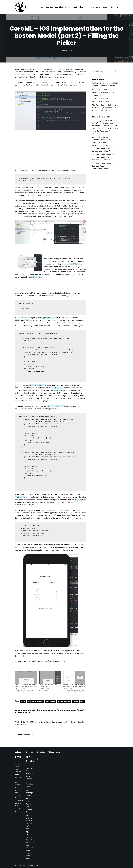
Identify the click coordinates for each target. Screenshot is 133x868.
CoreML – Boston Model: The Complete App (48, 685)
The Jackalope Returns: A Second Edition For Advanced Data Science (105, 131)
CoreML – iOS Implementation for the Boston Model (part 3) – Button (26, 685)
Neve (17, 865)
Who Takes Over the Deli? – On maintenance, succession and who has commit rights (104, 107)
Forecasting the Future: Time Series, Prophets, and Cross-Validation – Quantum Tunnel (103, 123)
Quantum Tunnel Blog (54, 7)
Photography (95, 7)
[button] (108, 7)
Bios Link (114, 7)
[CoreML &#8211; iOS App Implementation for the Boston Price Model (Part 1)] (74, 677)
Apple (23, 701)
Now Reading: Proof (99, 89)
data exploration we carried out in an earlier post (61, 187)
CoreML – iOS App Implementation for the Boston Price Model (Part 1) (74, 685)
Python (75, 701)
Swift (82, 701)
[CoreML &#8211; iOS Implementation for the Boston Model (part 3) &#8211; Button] (26, 677)
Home (41, 7)
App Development (80, 7)
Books (67, 7)
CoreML (74, 69)
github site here (60, 661)
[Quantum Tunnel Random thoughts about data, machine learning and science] (20, 7)
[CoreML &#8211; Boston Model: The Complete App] (50, 677)
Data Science (50, 701)
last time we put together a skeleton (51, 69)
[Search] (115, 71)
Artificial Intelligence (35, 701)
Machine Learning (64, 701)
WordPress (34, 865)
